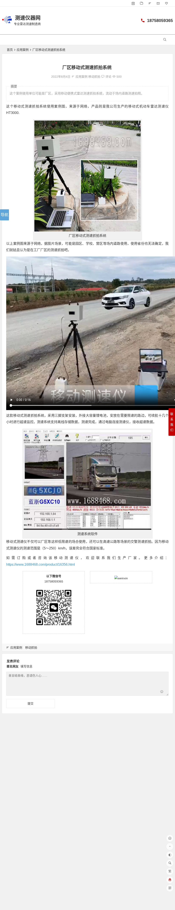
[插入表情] (161, 692)
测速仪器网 (28, 18)
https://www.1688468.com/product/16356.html (40, 564)
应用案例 (23, 49)
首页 (10, 49)
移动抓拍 (94, 76)
